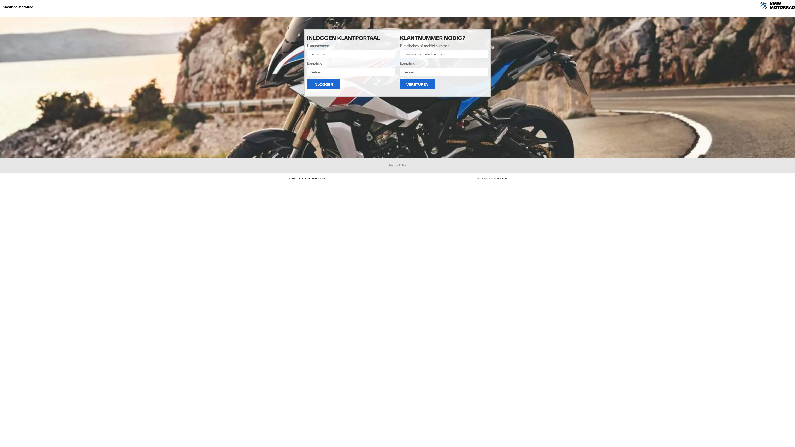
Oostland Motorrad (18, 7)
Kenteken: (314, 63)
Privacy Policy (397, 165)
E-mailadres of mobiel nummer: (424, 45)
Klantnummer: (318, 45)
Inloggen (323, 84)
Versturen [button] (417, 84)
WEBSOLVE (318, 178)
